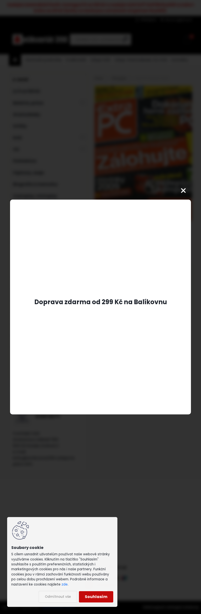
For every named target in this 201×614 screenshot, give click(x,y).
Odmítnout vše (58, 596)
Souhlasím (96, 597)
